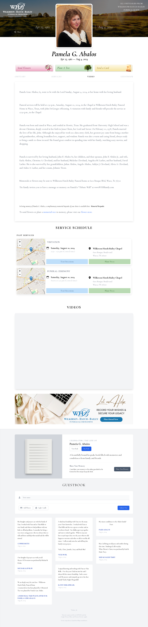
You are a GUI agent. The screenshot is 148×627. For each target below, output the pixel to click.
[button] (31, 249)
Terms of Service (79, 617)
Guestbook (127, 76)
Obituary (20, 76)
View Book (75, 449)
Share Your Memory (122, 469)
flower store (86, 212)
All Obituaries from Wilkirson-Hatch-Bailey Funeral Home (131, 6)
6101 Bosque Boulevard (102, 252)
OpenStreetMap (76, 620)
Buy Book (86, 449)
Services (56, 76)
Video (91, 76)
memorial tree (49, 212)
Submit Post (123, 508)
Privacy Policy (68, 617)
